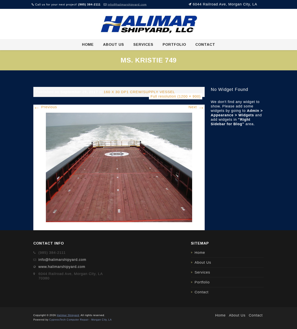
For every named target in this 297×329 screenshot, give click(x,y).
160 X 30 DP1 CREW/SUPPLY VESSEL (139, 92)
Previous (45, 107)
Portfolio (174, 45)
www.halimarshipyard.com (61, 267)
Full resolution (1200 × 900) (176, 96)
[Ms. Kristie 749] (119, 167)
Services (143, 45)
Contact (205, 45)
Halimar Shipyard (68, 315)
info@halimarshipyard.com (127, 4)
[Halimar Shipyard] (149, 24)
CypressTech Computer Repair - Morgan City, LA (80, 319)
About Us (113, 45)
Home (88, 45)
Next (197, 107)
